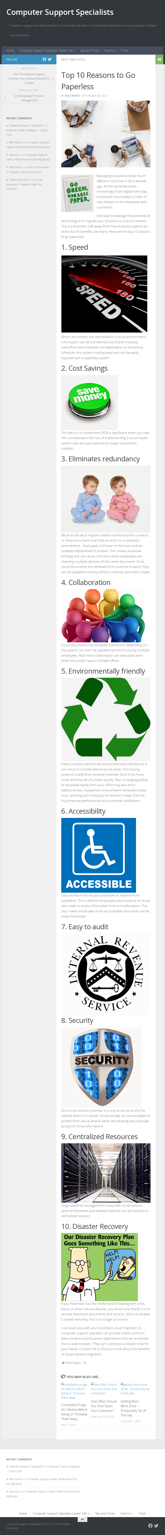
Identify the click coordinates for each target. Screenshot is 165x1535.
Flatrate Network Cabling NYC (26, 125)
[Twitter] (50, 59)
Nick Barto (72, 96)
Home (10, 50)
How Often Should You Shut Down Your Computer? (104, 1406)
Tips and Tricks (89, 50)
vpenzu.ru (15, 155)
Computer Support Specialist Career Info (46, 50)
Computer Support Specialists (59, 12)
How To (109, 50)
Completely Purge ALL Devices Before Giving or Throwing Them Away (74, 1412)
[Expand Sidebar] (159, 59)
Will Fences (16, 142)
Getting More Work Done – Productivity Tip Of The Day (133, 1408)
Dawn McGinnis (18, 179)
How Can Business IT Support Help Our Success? (24, 184)
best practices (73, 59)
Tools (124, 50)
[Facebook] (44, 59)
